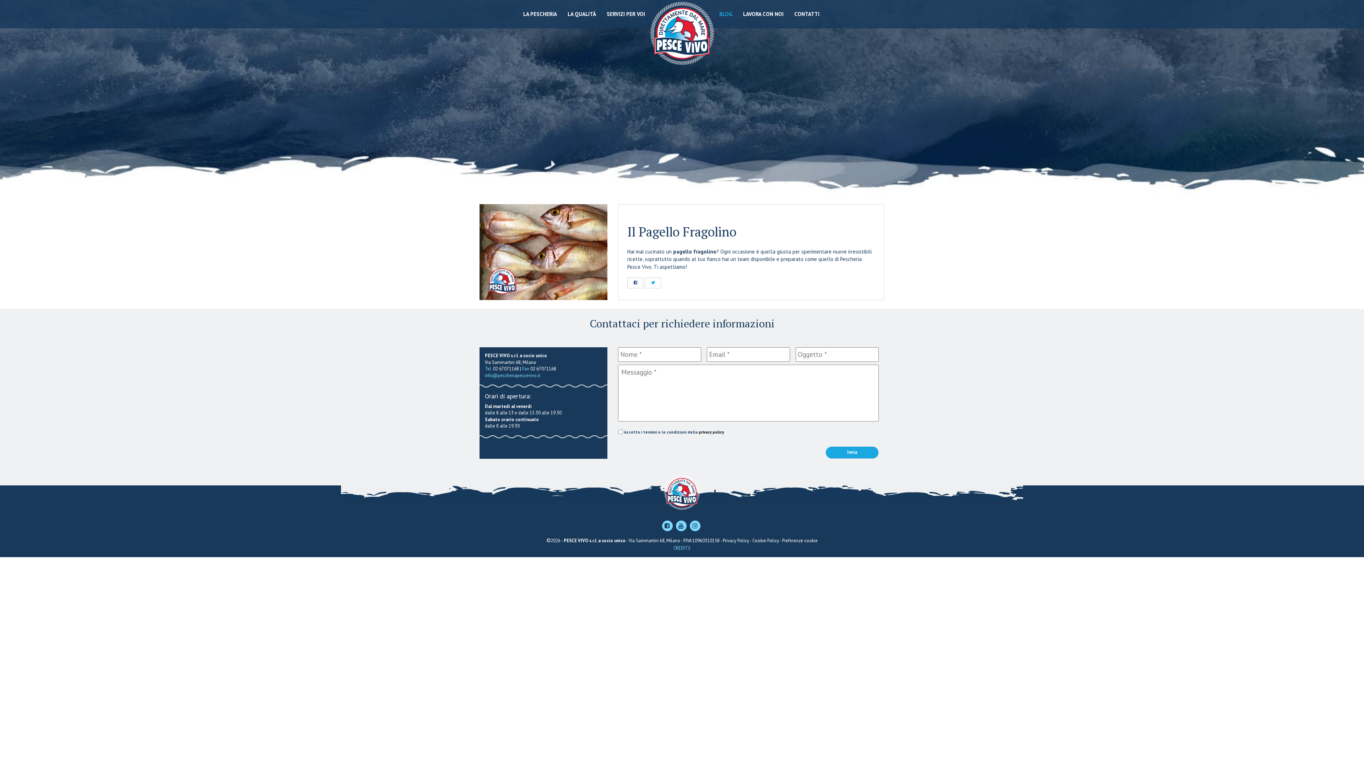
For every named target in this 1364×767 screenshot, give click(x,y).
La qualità (582, 14)
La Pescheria (540, 14)
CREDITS (682, 548)
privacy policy (711, 432)
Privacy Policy (736, 541)
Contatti (806, 14)
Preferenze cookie (800, 541)
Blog (725, 14)
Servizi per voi (626, 14)
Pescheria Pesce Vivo (682, 33)
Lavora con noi (763, 14)
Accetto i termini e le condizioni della (674, 432)
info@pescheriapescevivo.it (512, 375)
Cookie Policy (765, 541)
